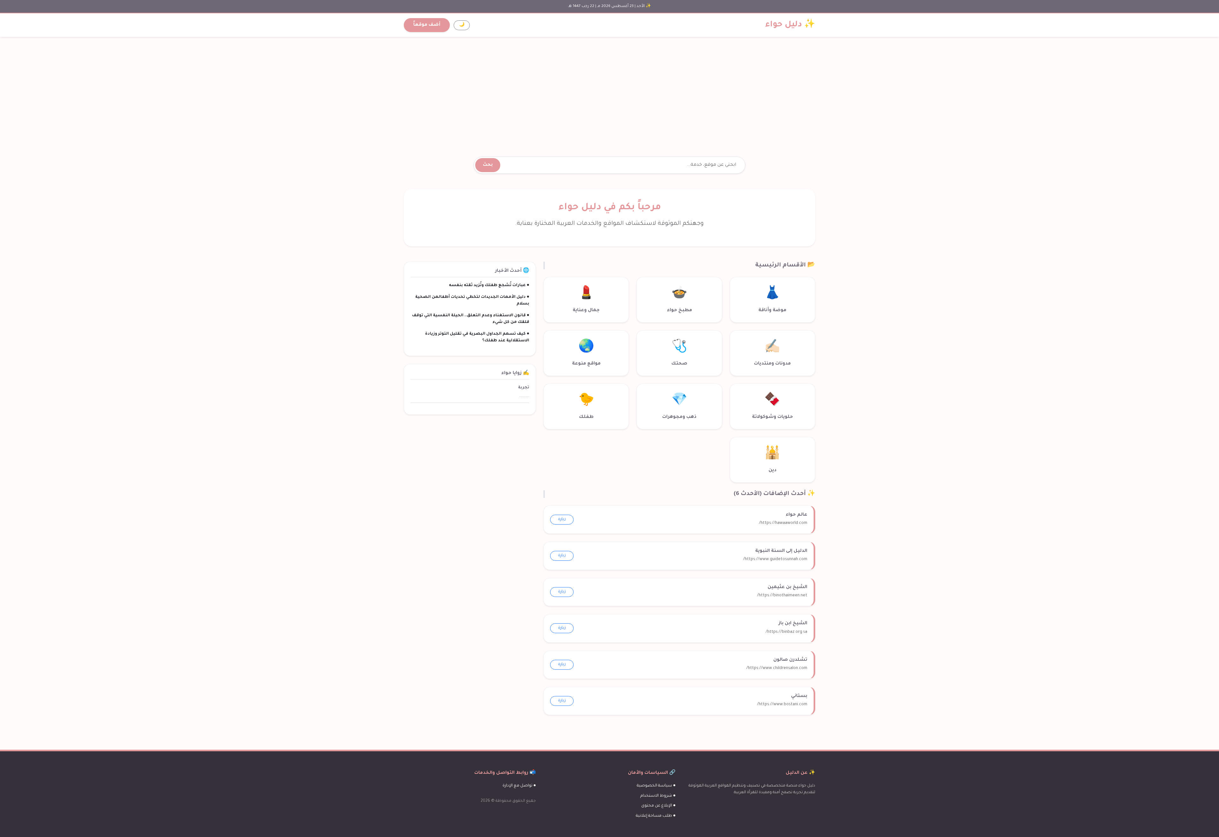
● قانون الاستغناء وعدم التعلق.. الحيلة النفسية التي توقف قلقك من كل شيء (470, 319)
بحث (488, 165)
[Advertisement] (609, 89)
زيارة (562, 519)
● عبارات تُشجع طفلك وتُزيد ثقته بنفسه (489, 285)
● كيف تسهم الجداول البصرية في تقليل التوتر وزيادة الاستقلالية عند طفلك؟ (477, 337)
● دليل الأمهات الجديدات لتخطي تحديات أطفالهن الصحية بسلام (472, 300)
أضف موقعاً (426, 25)
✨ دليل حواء (790, 25)
